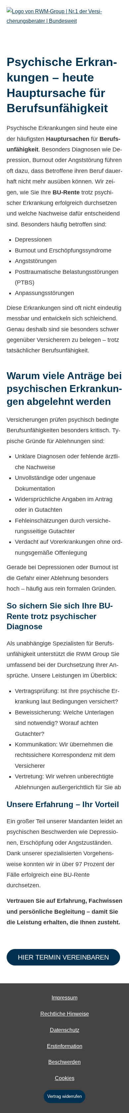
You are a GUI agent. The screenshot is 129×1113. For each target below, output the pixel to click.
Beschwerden (64, 1062)
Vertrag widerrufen (64, 1096)
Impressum (64, 997)
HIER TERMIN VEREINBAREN (63, 957)
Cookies (64, 1078)
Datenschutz (64, 1030)
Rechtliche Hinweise (64, 1014)
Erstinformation (64, 1046)
